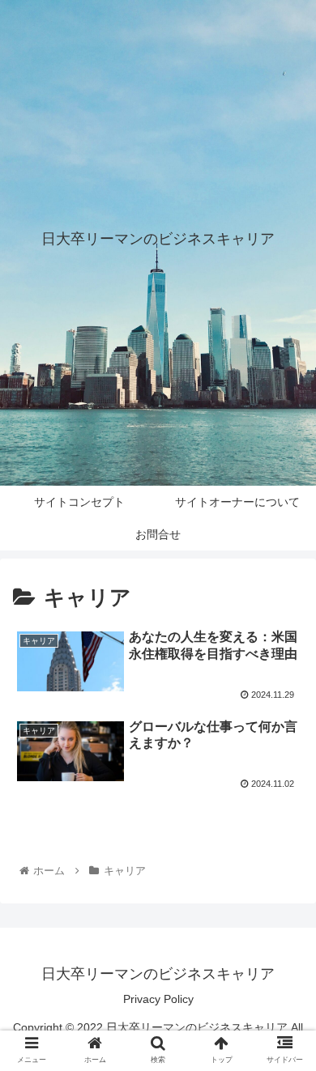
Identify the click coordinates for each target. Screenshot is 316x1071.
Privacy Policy (158, 998)
